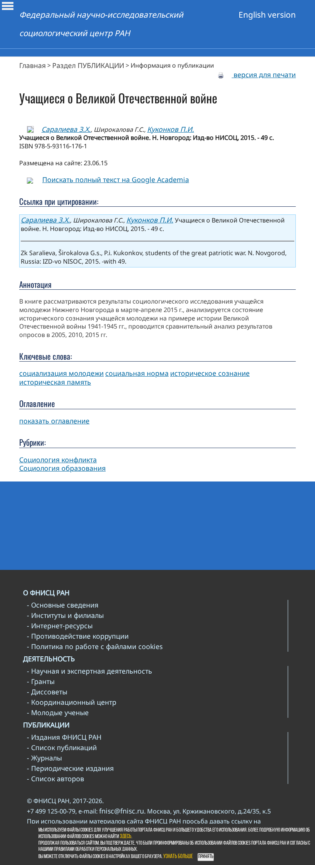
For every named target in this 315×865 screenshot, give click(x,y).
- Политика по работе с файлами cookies (94, 646)
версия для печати (264, 74)
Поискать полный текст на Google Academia (115, 179)
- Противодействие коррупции (78, 636)
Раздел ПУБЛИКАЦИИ (88, 65)
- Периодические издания (70, 768)
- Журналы (44, 757)
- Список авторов (55, 778)
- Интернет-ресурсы (60, 625)
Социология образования (62, 468)
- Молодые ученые (58, 712)
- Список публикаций (62, 747)
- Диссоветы (47, 691)
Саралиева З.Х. (66, 129)
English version (267, 14)
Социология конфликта (58, 459)
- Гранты (41, 681)
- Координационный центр (71, 702)
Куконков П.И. (170, 129)
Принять (205, 857)
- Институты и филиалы (65, 615)
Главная (32, 65)
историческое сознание (210, 373)
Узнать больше (178, 857)
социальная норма (137, 373)
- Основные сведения (62, 604)
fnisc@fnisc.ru (121, 810)
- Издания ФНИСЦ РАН (64, 737)
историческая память (55, 382)
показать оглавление (54, 420)
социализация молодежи (61, 373)
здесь (125, 837)
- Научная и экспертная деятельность (89, 671)
